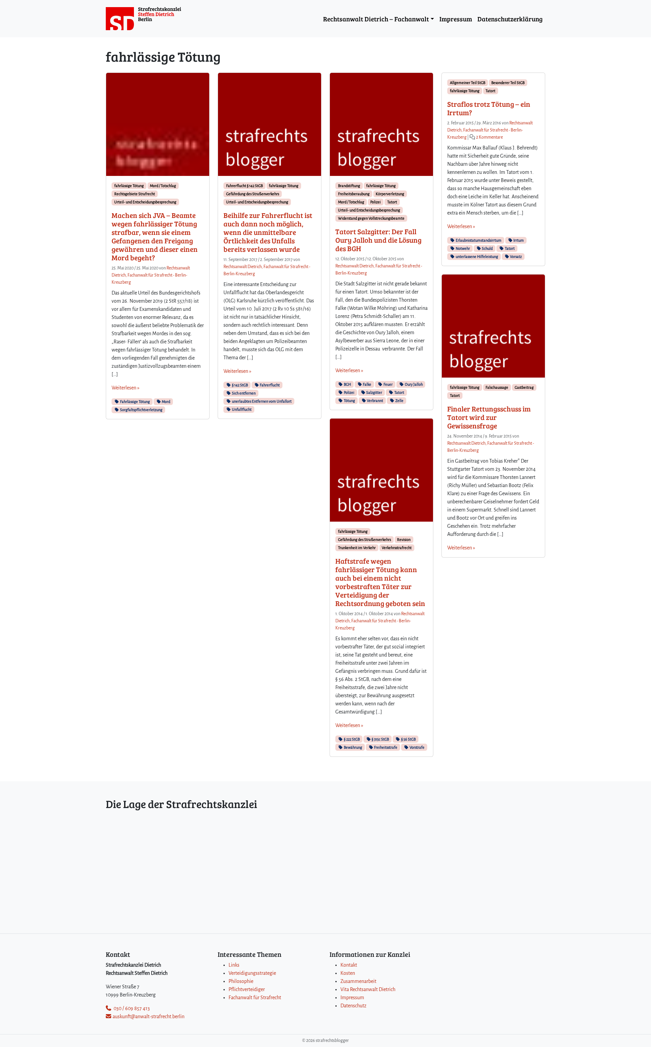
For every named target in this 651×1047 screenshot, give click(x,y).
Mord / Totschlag (163, 186)
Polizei (375, 202)
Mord (165, 402)
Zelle (399, 401)
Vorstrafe (417, 747)
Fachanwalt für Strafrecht (255, 997)
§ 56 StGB (408, 739)
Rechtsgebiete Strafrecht (134, 194)
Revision (404, 540)
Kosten (347, 973)
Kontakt (348, 965)
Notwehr (462, 248)
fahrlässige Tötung (129, 186)
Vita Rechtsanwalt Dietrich (367, 989)
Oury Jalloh (413, 384)
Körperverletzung (390, 194)
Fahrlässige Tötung (134, 402)
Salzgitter (374, 392)
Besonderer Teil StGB (508, 83)
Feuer (388, 384)
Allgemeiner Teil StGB (467, 83)
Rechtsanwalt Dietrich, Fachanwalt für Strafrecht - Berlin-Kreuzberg (151, 275)
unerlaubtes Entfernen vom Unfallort (261, 401)
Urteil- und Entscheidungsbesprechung (145, 202)
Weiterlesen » (125, 387)
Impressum (455, 18)
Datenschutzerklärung (509, 18)
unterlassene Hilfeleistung (476, 257)
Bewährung (352, 747)
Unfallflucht (241, 409)
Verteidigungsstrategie (252, 973)
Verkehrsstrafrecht (397, 548)
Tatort (392, 202)
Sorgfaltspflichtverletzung (140, 410)
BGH (347, 384)
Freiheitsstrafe (385, 747)
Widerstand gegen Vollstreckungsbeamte (371, 218)
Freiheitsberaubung (354, 194)
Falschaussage (497, 387)
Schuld (487, 248)
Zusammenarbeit (358, 981)
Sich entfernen (243, 393)
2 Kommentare (489, 137)
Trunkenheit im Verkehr (357, 548)
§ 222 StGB (351, 739)
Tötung (349, 401)
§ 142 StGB (239, 385)
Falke (366, 384)
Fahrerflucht (269, 385)
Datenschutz (353, 1005)
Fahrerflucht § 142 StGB (244, 186)
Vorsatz (515, 257)
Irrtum (518, 240)
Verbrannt (374, 401)
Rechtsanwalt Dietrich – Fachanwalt (376, 18)
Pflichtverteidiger (247, 989)
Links (234, 965)
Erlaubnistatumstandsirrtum (478, 240)
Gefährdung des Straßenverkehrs (252, 194)
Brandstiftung (349, 186)
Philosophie (241, 981)
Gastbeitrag (524, 387)
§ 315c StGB (380, 739)
